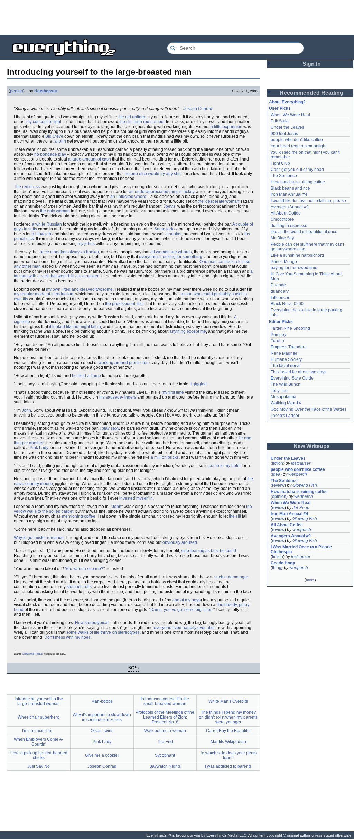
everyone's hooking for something (170, 256)
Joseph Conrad (197, 108)
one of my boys (186, 600)
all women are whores (171, 251)
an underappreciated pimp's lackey (162, 191)
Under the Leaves (287, 127)
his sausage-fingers (117, 397)
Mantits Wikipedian (228, 741)
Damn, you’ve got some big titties (181, 609)
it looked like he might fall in (75, 326)
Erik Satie (280, 121)
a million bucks (165, 457)
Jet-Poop (300, 507)
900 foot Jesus (284, 133)
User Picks (280, 108)
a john (60, 141)
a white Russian (47, 224)
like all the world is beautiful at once (304, 231)
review (278, 485)
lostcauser (300, 463)
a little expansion (226, 126)
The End (165, 741)
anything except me (187, 331)
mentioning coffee (78, 516)
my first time (173, 392)
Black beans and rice (290, 188)
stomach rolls (79, 586)
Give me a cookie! (102, 755)
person (16, 91)
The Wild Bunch (285, 384)
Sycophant (165, 755)
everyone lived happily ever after (184, 627)
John (26, 410)
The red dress (27, 186)
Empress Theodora (289, 347)
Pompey (278, 334)
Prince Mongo (284, 261)
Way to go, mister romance (39, 537)
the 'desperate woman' (219, 201)
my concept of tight (43, 121)
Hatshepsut (45, 91)
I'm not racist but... (38, 730)
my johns (86, 243)
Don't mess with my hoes (67, 637)
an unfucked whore (128, 196)
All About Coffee (286, 213)
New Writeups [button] (312, 446)
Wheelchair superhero (38, 717)
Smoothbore (282, 219)
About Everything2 (287, 102)
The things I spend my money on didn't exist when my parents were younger (228, 717)
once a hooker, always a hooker (69, 251)
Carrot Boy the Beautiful (228, 730)
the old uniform (132, 117)
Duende (278, 285)
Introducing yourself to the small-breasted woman (165, 701)
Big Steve (54, 136)
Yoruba (277, 340)
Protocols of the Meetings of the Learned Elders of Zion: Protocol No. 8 (165, 717)
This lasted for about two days (298, 372)
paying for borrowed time (294, 267)
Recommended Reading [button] (311, 93)
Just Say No (38, 766)
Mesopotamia (283, 396)
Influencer (280, 297)
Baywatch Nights (165, 766)
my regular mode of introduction (43, 294)
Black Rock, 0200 (287, 303)
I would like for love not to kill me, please (308, 200)
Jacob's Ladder (285, 415)
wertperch (297, 474)
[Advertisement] (177, 17)
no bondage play (50, 154)
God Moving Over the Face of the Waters (308, 409)
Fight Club (280, 163)
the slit (235, 516)
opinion (279, 496)
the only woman (55, 211)
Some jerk (163, 229)
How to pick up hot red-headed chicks (38, 755)
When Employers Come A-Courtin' (38, 742)
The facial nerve (286, 365)
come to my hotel (225, 465)
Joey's (169, 206)
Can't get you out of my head (297, 169)
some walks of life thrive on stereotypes (103, 632)
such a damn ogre (231, 577)
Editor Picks (281, 321)
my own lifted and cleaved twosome (79, 289)
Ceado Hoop (283, 562)
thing (276, 567)
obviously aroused (179, 542)
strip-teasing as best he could (208, 550)
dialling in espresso (289, 225)
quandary (280, 291)
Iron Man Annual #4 (289, 194)
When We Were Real (290, 114)
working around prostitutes (123, 362)
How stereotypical (92, 622)
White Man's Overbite (228, 701)
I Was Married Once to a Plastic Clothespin (302, 549)
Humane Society (286, 359)
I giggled (198, 384)
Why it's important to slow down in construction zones (102, 717)
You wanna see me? (84, 568)
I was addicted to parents (228, 766)
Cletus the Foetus (32, 653)
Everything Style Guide (292, 378)
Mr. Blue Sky (282, 238)
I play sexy (109, 428)
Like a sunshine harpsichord (297, 255)
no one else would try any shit (152, 173)
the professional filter (124, 303)
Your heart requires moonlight (298, 146)
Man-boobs (102, 701)
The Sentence (284, 175)
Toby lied (279, 390)
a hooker (173, 233)
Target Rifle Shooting (290, 328)
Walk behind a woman (165, 730)
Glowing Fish (304, 485)
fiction (277, 463)
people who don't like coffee (297, 139)
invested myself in (136, 498)
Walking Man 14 (286, 403)
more (310, 580)
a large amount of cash (89, 159)
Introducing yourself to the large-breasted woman (39, 701)
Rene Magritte (284, 353)
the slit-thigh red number (142, 121)
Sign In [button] (311, 64)
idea (276, 474)
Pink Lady (39, 447)
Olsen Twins (102, 730)
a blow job (41, 233)
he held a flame (86, 375)
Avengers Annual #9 (290, 206)
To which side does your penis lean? (228, 755)
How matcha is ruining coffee (298, 182)
